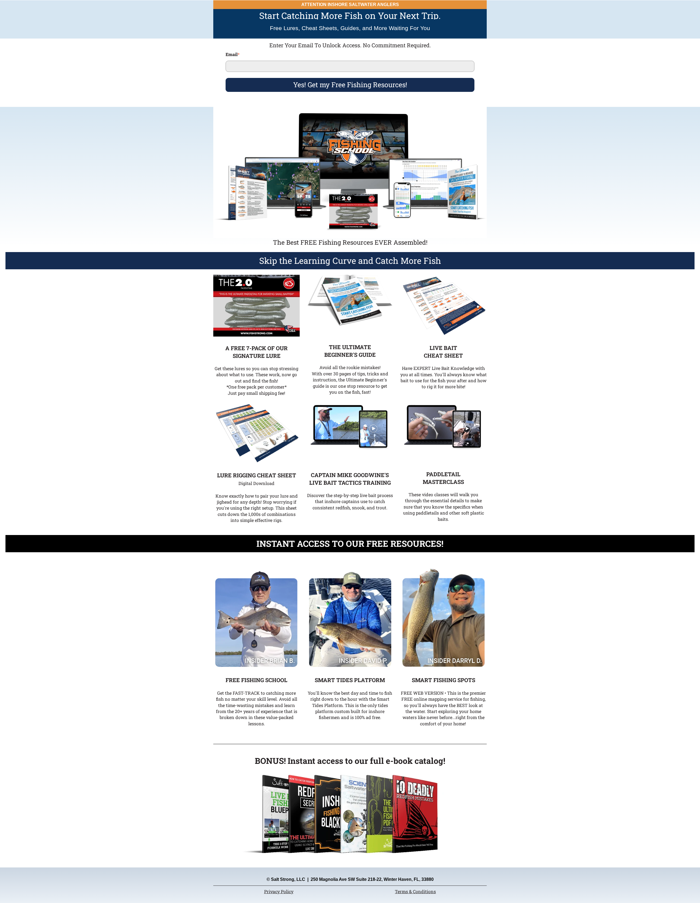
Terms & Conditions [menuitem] (415, 891)
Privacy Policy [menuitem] (278, 891)
